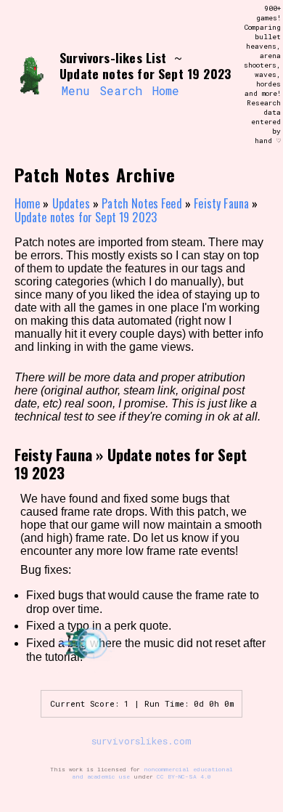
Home (165, 90)
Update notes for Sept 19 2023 (86, 217)
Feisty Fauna (221, 203)
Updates (71, 203)
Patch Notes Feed (142, 203)
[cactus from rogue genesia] (31, 75)
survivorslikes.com (141, 741)
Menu (75, 90)
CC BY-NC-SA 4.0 (184, 776)
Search (120, 90)
